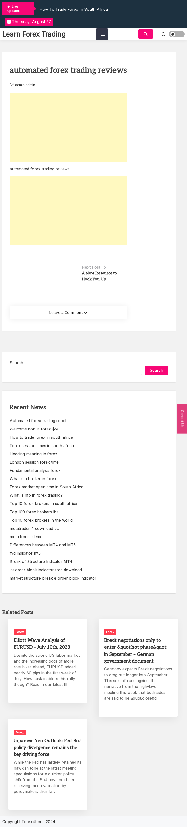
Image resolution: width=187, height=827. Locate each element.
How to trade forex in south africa (73, 9)
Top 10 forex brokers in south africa (43, 503)
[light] (170, 34)
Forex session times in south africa (42, 445)
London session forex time (34, 462)
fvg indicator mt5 (25, 553)
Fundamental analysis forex (35, 470)
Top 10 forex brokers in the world (41, 520)
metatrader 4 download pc (34, 528)
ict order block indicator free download (46, 569)
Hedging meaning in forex (33, 453)
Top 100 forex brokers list (34, 511)
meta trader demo (26, 536)
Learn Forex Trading (34, 34)
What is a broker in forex (33, 478)
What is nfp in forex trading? (36, 495)
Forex (20, 632)
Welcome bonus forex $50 (34, 429)
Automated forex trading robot (38, 420)
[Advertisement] (68, 127)
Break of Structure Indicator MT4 (41, 561)
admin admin (25, 85)
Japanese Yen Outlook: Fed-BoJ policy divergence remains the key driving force (47, 747)
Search (16, 362)
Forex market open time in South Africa (46, 487)
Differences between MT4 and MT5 (43, 544)
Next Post (91, 267)
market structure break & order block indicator (53, 578)
